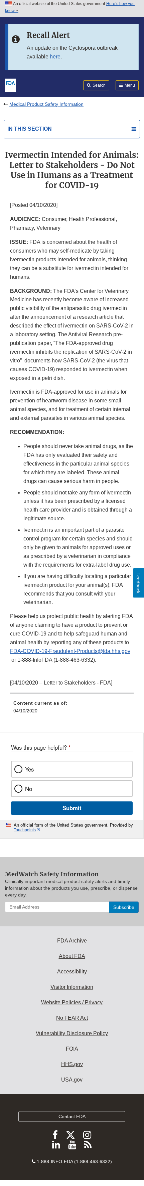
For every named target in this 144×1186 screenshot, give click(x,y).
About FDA (72, 956)
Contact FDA (72, 1116)
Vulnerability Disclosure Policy (72, 1033)
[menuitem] (72, 709)
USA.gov (72, 1080)
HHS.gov (72, 1064)
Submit (72, 808)
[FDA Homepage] (10, 84)
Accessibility (72, 971)
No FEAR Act (72, 1018)
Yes (29, 769)
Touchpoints (25, 830)
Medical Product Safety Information (46, 104)
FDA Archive (72, 940)
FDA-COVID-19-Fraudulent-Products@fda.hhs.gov (70, 651)
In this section (29, 129)
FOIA (72, 1049)
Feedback (138, 583)
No (28, 789)
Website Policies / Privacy (72, 1002)
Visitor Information (71, 987)
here (55, 56)
